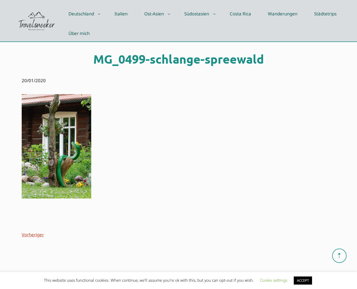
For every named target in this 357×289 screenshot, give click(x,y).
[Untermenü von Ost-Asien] (169, 14)
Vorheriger (33, 235)
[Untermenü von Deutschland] (99, 14)
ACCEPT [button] (303, 280)
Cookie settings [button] (273, 280)
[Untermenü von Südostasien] (214, 14)
